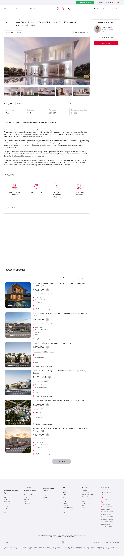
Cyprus (20, 19)
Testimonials (85, 492)
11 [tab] (27, 391)
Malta (64, 501)
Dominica (45, 490)
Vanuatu (26, 499)
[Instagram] (17, 542)
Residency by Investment (11, 490)
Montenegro (66, 510)
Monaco (6, 508)
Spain (5, 512)
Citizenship (8, 9)
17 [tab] (20, 393)
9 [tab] (25, 305)
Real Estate (32, 9)
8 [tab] (23, 305)
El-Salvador (27, 504)
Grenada (45, 497)
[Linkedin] (13, 542)
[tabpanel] (18, 295)
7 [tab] (22, 305)
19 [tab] (22, 423)
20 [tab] (24, 423)
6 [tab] (20, 305)
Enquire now (106, 43)
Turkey (6, 499)
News (83, 508)
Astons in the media (87, 494)
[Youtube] (33, 542)
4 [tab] (16, 305)
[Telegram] (10, 2)
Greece (6, 495)
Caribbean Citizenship (48, 488)
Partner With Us (86, 497)
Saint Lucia (46, 493)
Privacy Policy (116, 542)
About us (106, 9)
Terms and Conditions (97, 542)
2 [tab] (13, 305)
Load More (61, 461)
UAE (5, 497)
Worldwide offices (87, 499)
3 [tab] (14, 305)
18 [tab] (22, 393)
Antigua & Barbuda (48, 495)
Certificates (85, 490)
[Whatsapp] (6, 2)
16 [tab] (19, 393)
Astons (6, 19)
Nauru (25, 501)
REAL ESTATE (66, 487)
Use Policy (108, 542)
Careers (84, 501)
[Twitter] (29, 542)
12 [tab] (29, 391)
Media (96, 9)
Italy (5, 510)
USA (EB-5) (7, 504)
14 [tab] (15, 393)
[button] (70, 103)
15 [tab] (17, 393)
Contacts (116, 9)
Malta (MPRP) (7, 501)
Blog (83, 505)
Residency (19, 9)
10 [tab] (27, 305)
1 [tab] (10, 305)
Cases (83, 503)
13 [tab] (13, 393)
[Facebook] (21, 542)
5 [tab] (18, 305)
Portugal (6, 506)
